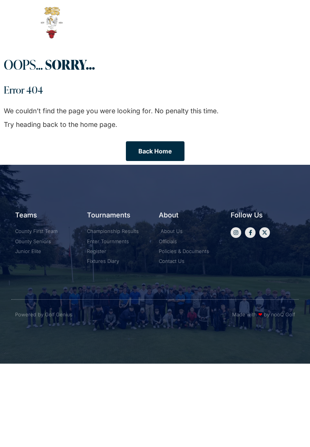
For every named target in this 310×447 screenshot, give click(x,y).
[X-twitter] (264, 232)
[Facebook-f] (250, 232)
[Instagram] (236, 232)
